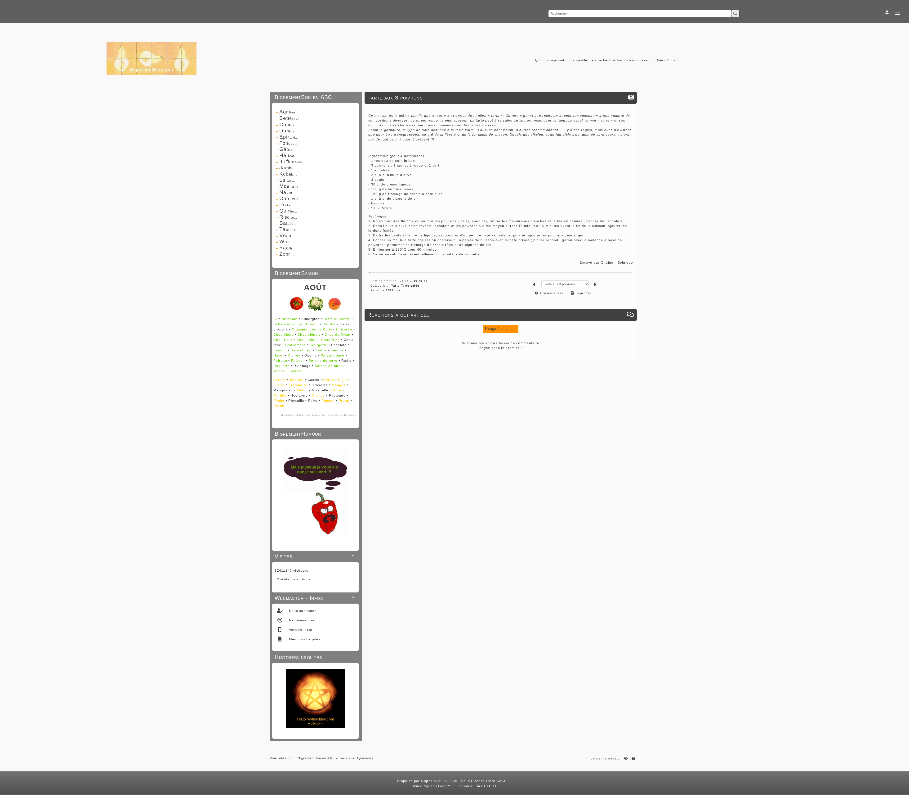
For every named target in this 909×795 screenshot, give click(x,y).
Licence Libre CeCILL (477, 786)
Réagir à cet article (501, 329)
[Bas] (903, 331)
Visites (315, 556)
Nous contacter (302, 611)
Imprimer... (584, 293)
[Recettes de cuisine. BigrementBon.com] (151, 58)
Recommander (301, 620)
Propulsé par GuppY (415, 781)
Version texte (300, 630)
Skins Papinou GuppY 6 (434, 786)
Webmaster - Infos (315, 598)
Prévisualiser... (553, 293)
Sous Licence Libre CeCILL (486, 781)
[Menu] (898, 13)
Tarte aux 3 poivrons (395, 98)
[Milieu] (903, 325)
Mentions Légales (304, 639)
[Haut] (903, 319)
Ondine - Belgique (617, 262)
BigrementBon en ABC (316, 758)
